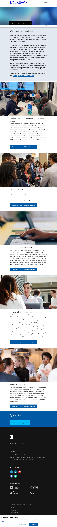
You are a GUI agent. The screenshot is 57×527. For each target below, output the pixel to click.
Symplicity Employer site (20, 423)
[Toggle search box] (42, 2)
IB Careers (19, 5)
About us (14, 5)
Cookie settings (22, 524)
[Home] (18, 2)
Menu (45, 2)
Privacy (12, 515)
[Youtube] (19, 471)
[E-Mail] (15, 476)
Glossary (13, 510)
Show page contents (40, 25)
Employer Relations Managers (23, 76)
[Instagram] (15, 471)
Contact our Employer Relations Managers (23, 147)
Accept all (33, 524)
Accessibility (14, 513)
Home (11, 5)
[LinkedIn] (11, 471)
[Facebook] (11, 476)
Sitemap (12, 508)
